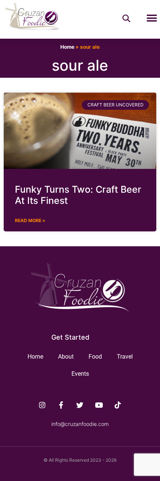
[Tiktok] (118, 405)
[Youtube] (99, 405)
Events (80, 373)
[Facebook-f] (61, 405)
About (66, 356)
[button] (151, 18)
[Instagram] (42, 405)
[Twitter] (80, 405)
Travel (125, 356)
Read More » (30, 220)
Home (67, 47)
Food (95, 356)
